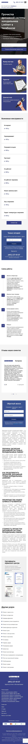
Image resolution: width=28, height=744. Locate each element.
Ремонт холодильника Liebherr (9, 692)
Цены (2, 707)
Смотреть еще (14, 222)
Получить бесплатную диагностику (14, 49)
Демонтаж (6, 649)
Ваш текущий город (9, 6)
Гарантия (3, 711)
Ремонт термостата (8, 612)
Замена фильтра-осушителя (10, 627)
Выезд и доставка (6, 715)
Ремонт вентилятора (8, 652)
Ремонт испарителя (8, 615)
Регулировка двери (8, 646)
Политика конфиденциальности (14, 731)
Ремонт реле (6, 630)
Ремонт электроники (8, 667)
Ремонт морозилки (8, 636)
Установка (5, 639)
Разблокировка (7, 661)
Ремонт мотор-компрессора (10, 624)
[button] (11, 394)
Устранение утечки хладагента (11, 621)
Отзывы (3, 709)
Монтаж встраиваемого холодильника (13, 655)
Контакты (3, 713)
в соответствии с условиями (17, 423)
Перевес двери (7, 642)
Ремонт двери (6, 664)
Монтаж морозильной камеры (10, 658)
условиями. (21, 248)
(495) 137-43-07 (20, 2)
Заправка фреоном (8, 618)
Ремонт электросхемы (9, 633)
